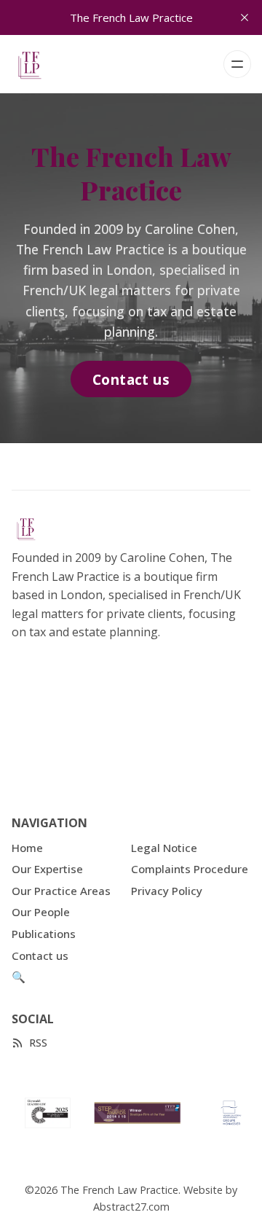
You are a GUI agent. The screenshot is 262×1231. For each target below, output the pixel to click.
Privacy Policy (166, 890)
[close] (244, 17)
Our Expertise (47, 868)
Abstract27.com (131, 1207)
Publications (44, 933)
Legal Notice (164, 847)
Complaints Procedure (189, 868)
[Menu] (237, 64)
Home (27, 847)
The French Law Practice (119, 1190)
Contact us (131, 379)
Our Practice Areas (61, 890)
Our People (41, 911)
